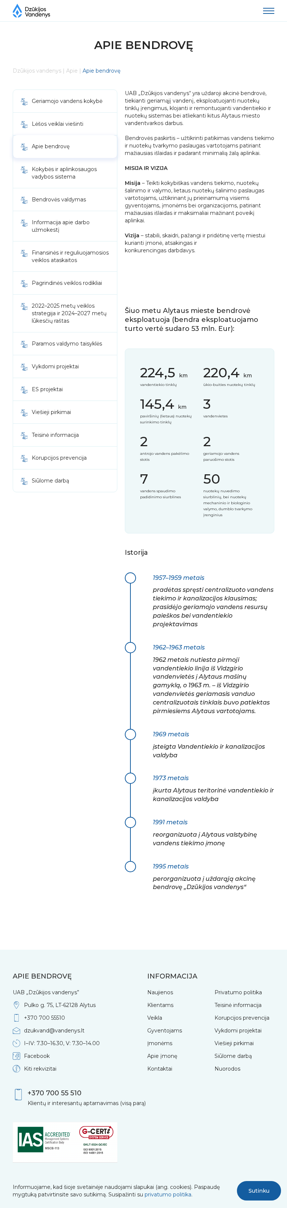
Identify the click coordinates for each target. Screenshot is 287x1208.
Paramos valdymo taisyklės (67, 343)
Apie (72, 70)
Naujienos (160, 992)
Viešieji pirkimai (51, 412)
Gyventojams (164, 1030)
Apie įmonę (162, 1056)
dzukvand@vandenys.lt (54, 1030)
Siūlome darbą (50, 480)
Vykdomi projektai (55, 366)
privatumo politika (168, 1194)
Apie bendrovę (51, 146)
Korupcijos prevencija (59, 457)
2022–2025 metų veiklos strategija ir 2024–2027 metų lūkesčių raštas (69, 313)
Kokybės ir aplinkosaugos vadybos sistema (64, 173)
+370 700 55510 (44, 1017)
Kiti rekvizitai (40, 1068)
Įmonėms (159, 1043)
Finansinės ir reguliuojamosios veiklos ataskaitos (70, 256)
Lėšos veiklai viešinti (57, 124)
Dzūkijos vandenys (37, 70)
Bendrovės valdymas (59, 199)
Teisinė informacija (55, 435)
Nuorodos (227, 1068)
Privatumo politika (238, 992)
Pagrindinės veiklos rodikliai (67, 283)
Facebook (37, 1056)
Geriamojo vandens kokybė (67, 101)
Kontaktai (159, 1068)
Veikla (154, 1017)
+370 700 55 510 (54, 1093)
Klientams (160, 1005)
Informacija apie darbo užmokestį (61, 226)
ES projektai (47, 389)
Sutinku (259, 1190)
